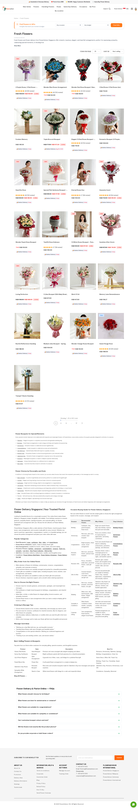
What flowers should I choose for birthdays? (34, 694)
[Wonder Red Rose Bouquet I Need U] (83, 69)
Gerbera (19, 488)
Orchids (19, 480)
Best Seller (20, 463)
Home (16, 18)
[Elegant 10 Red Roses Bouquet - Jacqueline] (83, 122)
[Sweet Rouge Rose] (111, 326)
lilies (40, 542)
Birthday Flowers (118, 527)
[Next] (82, 423)
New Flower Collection (37, 551)
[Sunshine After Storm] (111, 224)
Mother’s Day (20, 453)
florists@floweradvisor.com (89, 769)
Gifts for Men (48, 551)
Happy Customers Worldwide (81, 2)
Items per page (85, 51)
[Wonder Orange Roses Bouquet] (83, 326)
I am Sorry (26, 551)
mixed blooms (53, 542)
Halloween (20, 461)
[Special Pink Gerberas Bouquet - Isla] (55, 172)
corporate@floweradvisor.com (86, 776)
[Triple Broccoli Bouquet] (55, 122)
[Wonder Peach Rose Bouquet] (27, 224)
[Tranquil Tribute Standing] (27, 378)
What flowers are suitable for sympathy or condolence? (38, 714)
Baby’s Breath (21, 478)
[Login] (132, 8)
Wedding (19, 440)
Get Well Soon (21, 451)
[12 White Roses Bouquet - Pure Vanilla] (83, 224)
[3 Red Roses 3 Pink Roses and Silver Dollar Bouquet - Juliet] (111, 69)
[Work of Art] (83, 276)
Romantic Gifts (117, 563)
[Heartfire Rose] (27, 172)
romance (55, 548)
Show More (17, 45)
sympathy (19, 551)
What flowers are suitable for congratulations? (34, 707)
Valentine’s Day (21, 456)
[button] (97, 51)
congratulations (47, 548)
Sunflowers (20, 483)
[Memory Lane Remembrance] (111, 276)
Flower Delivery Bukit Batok (31, 555)
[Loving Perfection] (27, 276)
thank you (62, 548)
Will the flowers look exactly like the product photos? (37, 727)
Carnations (20, 485)
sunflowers (34, 542)
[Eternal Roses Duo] (83, 172)
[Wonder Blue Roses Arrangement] (55, 69)
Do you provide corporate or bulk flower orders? (35, 733)
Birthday (19, 443)
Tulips (18, 498)
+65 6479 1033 (83, 767)
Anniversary (20, 445)
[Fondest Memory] (27, 122)
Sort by (106, 51)
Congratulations (21, 448)
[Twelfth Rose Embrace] (55, 224)
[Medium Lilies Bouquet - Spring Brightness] (55, 326)
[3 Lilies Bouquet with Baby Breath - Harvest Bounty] (55, 276)
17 (76, 423)
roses (29, 542)
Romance (19, 458)
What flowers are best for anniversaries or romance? (37, 700)
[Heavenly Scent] (111, 172)
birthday (31, 548)
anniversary (38, 548)
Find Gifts (116, 25)
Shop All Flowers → (20, 676)
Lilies (18, 493)
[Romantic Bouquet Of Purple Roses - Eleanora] (111, 122)
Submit (119, 758)
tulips (44, 542)
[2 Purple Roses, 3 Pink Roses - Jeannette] (27, 69)
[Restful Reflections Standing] (27, 326)
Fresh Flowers (24, 18)
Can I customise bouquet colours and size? (33, 720)
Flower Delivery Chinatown (49, 555)
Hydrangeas (20, 490)
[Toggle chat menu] (133, 805)
